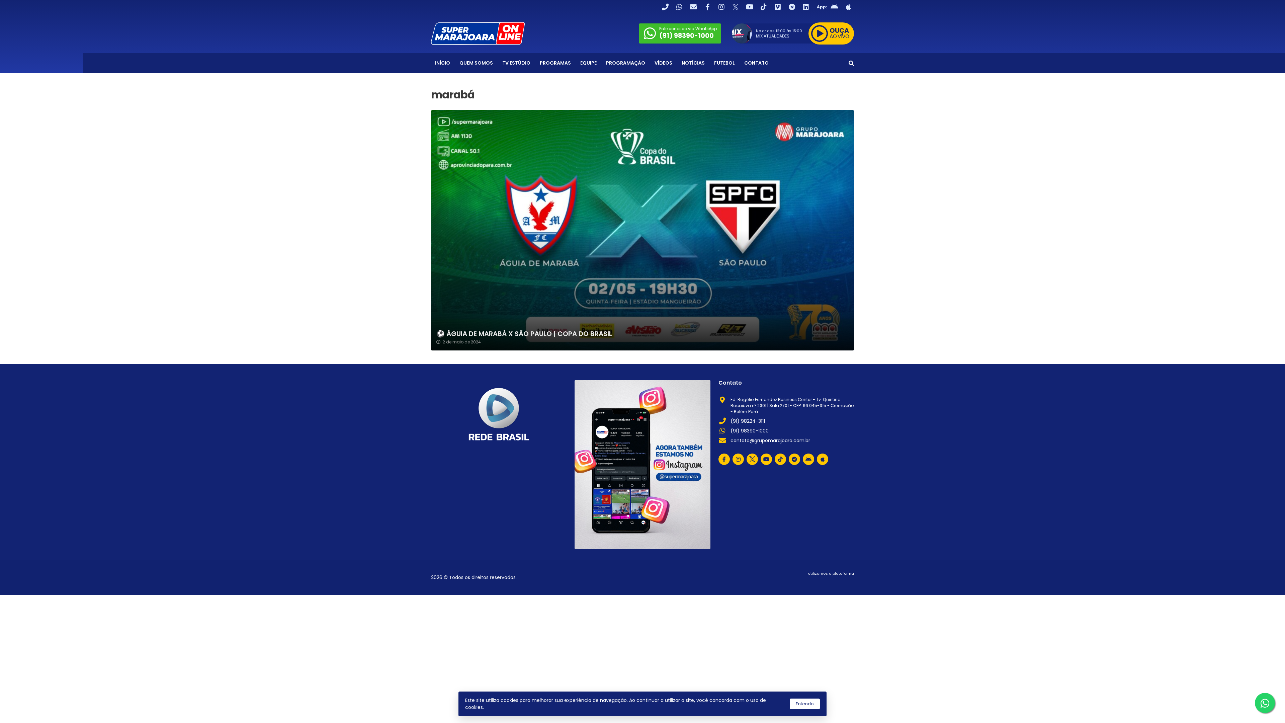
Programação (625, 63)
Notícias (693, 63)
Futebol (724, 63)
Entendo (805, 704)
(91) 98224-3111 (748, 421)
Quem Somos (476, 63)
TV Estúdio (516, 63)
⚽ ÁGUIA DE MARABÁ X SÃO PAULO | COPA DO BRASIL (524, 334)
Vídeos (663, 63)
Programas (555, 63)
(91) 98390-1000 (750, 430)
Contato (756, 63)
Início (442, 63)
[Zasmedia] (837, 581)
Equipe (588, 63)
